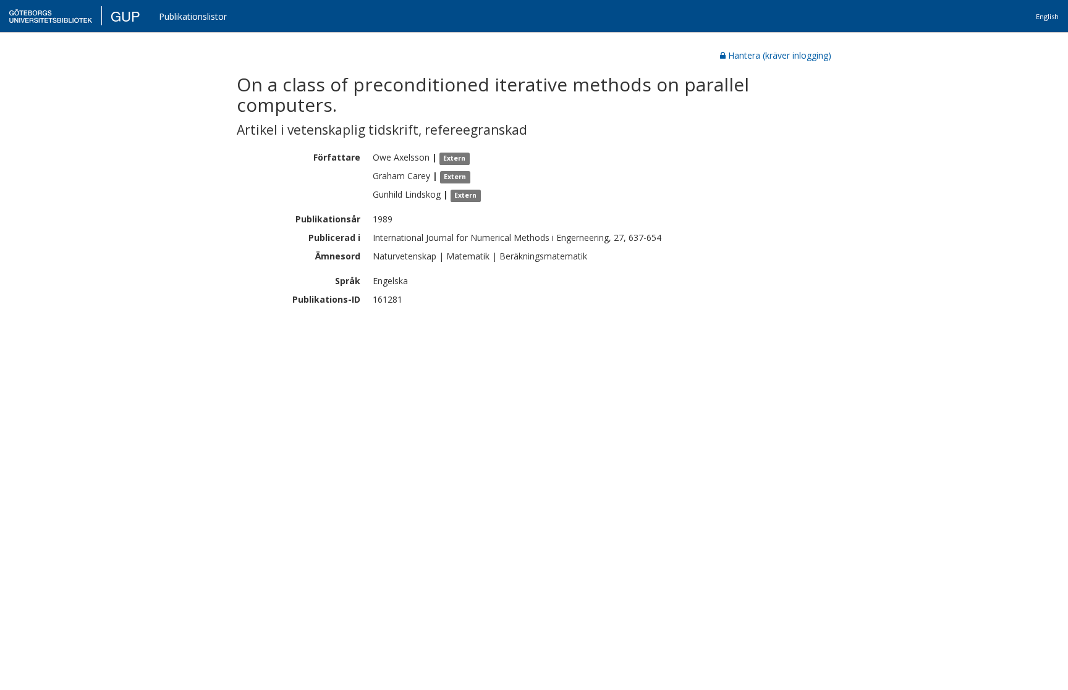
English (1047, 16)
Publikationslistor (193, 16)
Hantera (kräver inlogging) (779, 55)
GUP (125, 15)
